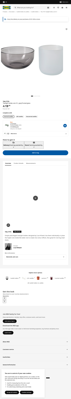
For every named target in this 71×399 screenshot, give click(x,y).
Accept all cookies (12, 392)
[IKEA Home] (7, 7)
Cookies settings (26, 392)
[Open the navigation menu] (66, 7)
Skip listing (6, 296)
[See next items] (4, 301)
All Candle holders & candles (35, 283)
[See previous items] (4, 298)
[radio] (8, 116)
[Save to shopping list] (66, 29)
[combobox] (30, 8)
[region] (35, 59)
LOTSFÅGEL (13, 124)
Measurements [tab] (31, 163)
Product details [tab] (18, 163)
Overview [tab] (8, 163)
